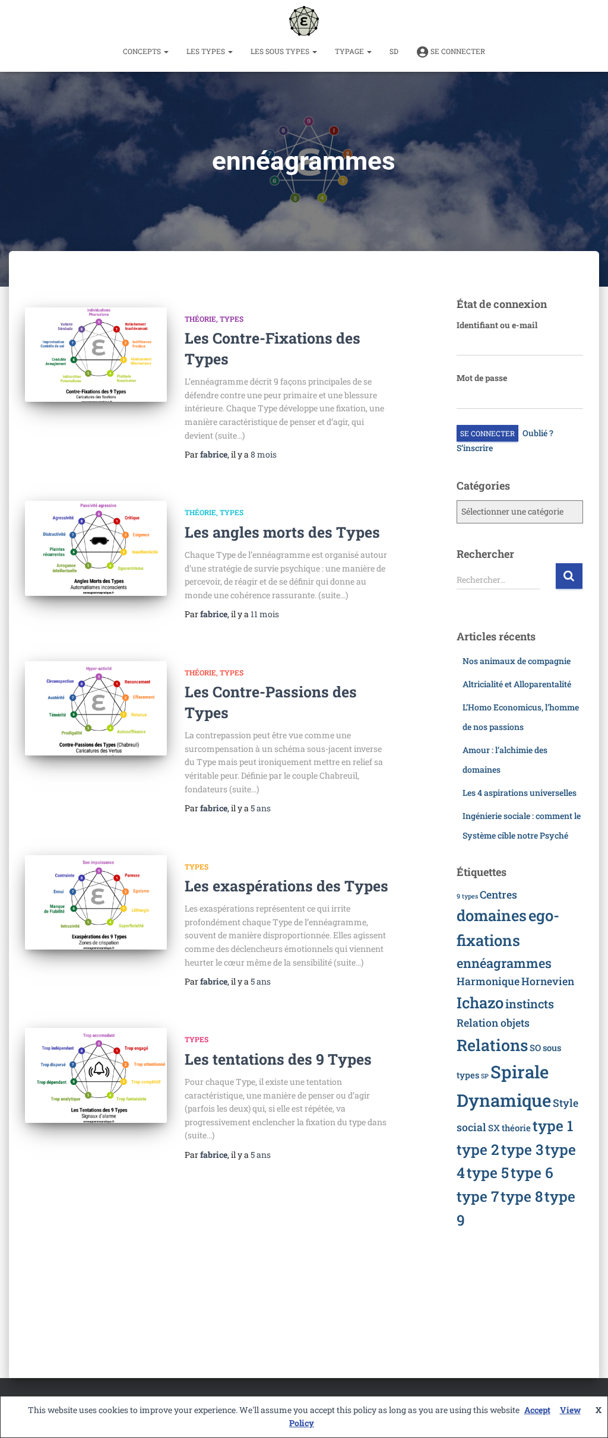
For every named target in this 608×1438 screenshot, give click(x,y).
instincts (529, 1003)
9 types (467, 896)
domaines (492, 915)
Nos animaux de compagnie (517, 660)
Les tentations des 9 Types (278, 1059)
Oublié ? (537, 433)
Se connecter (457, 51)
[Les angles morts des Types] (96, 548)
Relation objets (493, 1023)
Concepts (143, 51)
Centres (498, 894)
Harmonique (488, 981)
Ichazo (480, 1002)
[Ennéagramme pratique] (304, 21)
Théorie (200, 318)
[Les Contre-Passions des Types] (96, 708)
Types (231, 318)
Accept (537, 1409)
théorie (516, 1128)
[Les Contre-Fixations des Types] (96, 354)
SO (535, 1047)
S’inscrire (475, 447)
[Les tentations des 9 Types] (96, 1075)
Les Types (206, 51)
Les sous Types (281, 51)
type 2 (478, 1149)
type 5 (488, 1172)
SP (485, 1076)
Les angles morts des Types (282, 532)
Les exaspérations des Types (286, 886)
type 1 (553, 1125)
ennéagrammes (504, 963)
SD (394, 51)
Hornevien (547, 981)
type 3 (522, 1149)
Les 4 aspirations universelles (520, 792)
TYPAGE (350, 51)
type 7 (478, 1196)
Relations (492, 1044)
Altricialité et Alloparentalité (517, 684)
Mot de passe (482, 377)
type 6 (532, 1172)
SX (494, 1128)
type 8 (522, 1196)
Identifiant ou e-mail (497, 325)
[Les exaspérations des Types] (96, 902)
